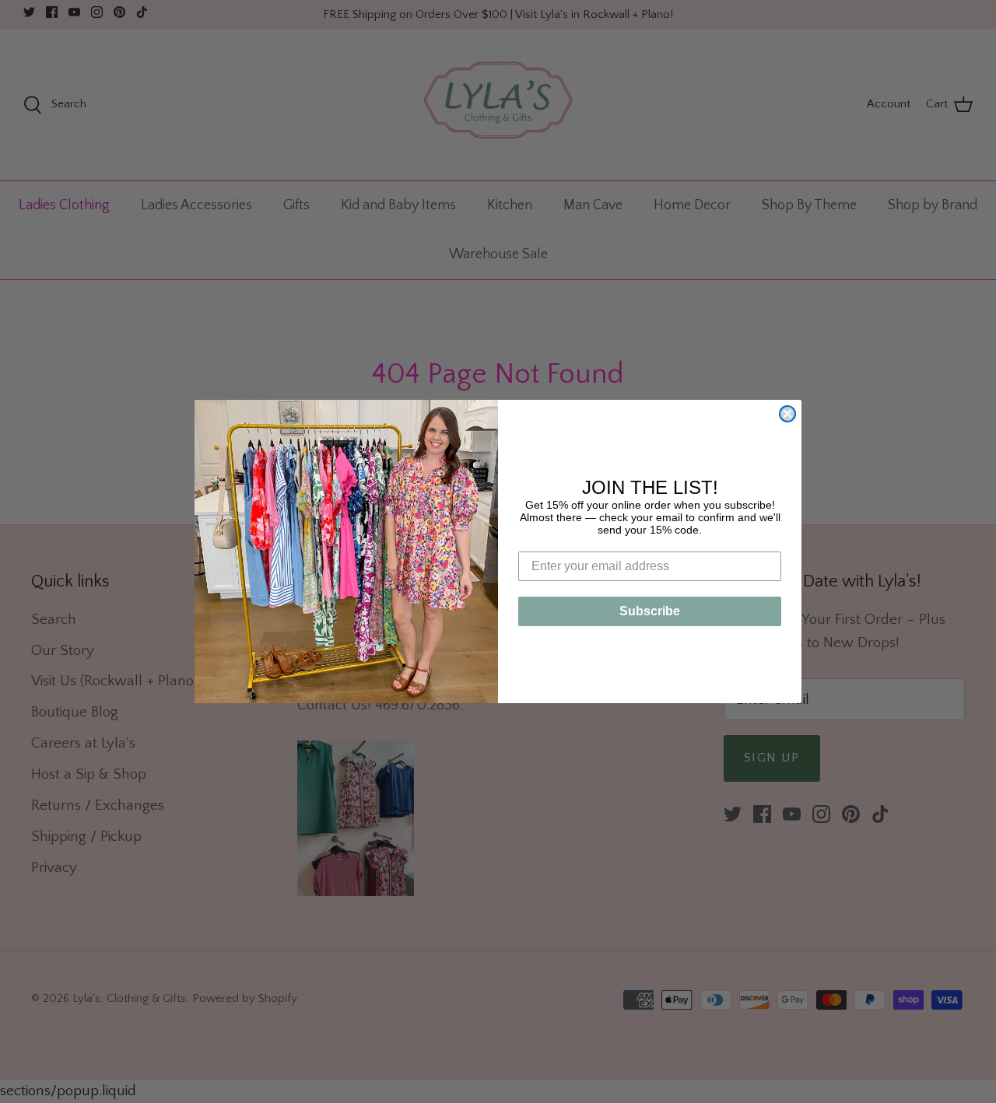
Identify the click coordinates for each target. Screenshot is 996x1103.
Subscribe (649, 611)
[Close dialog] (787, 414)
